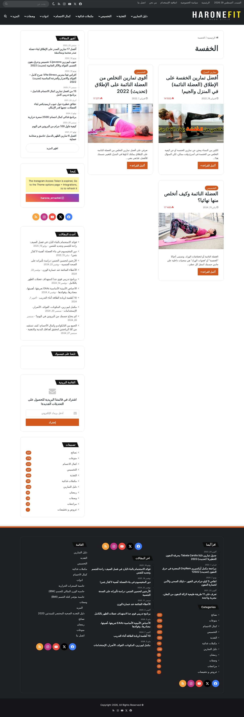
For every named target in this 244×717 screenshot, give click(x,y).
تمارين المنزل (209, 72)
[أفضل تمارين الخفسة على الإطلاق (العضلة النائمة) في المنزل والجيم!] (191, 123)
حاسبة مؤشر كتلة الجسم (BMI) (67, 596)
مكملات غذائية (85, 16)
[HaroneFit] (217, 16)
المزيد (16, 16)
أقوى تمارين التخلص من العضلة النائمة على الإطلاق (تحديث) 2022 (121, 84)
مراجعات (72, 503)
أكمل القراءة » (208, 165)
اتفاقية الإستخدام (168, 2)
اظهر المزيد (52, 148)
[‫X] (60, 216)
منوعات (73, 458)
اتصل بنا (142, 2)
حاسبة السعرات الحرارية (71, 585)
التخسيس (106, 16)
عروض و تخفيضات (67, 509)
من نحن (153, 2)
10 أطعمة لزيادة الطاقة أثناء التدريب (58, 297)
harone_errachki (51, 197)
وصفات (30, 16)
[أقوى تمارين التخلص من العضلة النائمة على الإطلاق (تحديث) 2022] (120, 123)
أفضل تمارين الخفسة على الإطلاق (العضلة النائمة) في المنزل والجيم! (192, 84)
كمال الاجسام (63, 16)
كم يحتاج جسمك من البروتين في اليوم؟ (56, 316)
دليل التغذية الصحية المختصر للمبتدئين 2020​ (61, 613)
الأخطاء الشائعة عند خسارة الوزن (60, 269)
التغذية (122, 16)
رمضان (73, 492)
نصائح (74, 452)
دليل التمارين (140, 16)
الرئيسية (205, 2)
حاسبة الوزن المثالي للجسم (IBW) (66, 591)
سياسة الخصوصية (189, 2)
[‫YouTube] (52, 216)
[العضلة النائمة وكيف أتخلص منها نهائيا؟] (191, 231)
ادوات (45, 16)
